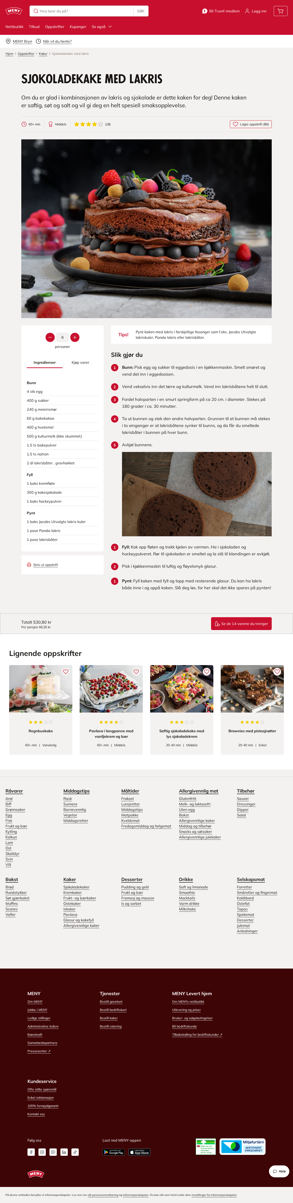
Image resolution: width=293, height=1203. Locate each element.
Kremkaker (72, 892)
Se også (99, 26)
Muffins (11, 903)
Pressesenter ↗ (39, 1051)
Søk (140, 11)
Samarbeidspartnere (42, 1043)
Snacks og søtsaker (195, 831)
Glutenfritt (187, 798)
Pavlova (70, 914)
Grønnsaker (15, 809)
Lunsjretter (130, 804)
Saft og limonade (193, 887)
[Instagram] (42, 1152)
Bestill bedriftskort (113, 1010)
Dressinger (246, 804)
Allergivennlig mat (198, 791)
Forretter (244, 887)
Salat (241, 815)
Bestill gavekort (111, 1001)
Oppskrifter (54, 26)
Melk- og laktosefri (195, 804)
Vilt (8, 864)
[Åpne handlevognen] (281, 11)
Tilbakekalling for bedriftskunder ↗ (197, 1034)
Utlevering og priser (186, 1010)
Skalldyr (12, 853)
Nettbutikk (14, 26)
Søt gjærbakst (17, 898)
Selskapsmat (251, 879)
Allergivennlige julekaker (200, 837)
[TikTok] (75, 1152)
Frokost (127, 798)
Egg (8, 815)
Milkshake (187, 909)
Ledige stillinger (38, 1018)
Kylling (11, 831)
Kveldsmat (130, 820)
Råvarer (14, 791)
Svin (9, 859)
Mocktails (187, 898)
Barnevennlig (74, 809)
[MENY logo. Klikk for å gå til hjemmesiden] (13, 11)
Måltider (130, 791)
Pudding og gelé (135, 887)
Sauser (243, 798)
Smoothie (187, 892)
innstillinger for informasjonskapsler (214, 1195)
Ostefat (243, 903)
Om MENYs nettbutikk (188, 1001)
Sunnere (70, 804)
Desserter (132, 879)
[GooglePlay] (114, 1152)
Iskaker (69, 909)
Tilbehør (246, 791)
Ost (8, 848)
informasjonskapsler (136, 1195)
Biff (8, 804)
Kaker (69, 879)
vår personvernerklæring (103, 1195)
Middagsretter (75, 820)
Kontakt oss (36, 1114)
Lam (9, 842)
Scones (11, 909)
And (9, 798)
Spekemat (245, 914)
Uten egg (187, 809)
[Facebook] (31, 1152)
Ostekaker (72, 903)
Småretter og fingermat (257, 892)
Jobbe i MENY (37, 1010)
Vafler (10, 914)
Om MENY (35, 1001)
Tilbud (34, 26)
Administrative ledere (43, 1026)
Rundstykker (16, 892)
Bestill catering (111, 1026)
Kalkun (11, 837)
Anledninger (247, 931)
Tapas (242, 909)
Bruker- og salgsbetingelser (192, 1018)
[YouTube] (53, 1152)
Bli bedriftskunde (184, 1026)
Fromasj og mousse (137, 898)
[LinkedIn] (64, 1152)
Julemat (243, 925)
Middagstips (76, 791)
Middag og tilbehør (195, 826)
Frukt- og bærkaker (79, 898)
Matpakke (129, 815)
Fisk (8, 820)
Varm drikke (189, 903)
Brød (9, 887)
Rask (67, 798)
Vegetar (70, 815)
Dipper (243, 809)
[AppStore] (139, 1152)
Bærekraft (34, 1034)
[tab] (44, 362)
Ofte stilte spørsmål (41, 1089)
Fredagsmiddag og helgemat (146, 826)
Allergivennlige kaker (197, 820)
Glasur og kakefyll (78, 920)
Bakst (184, 815)
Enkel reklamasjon (40, 1098)
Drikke (186, 879)
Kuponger (78, 26)
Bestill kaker (109, 1018)
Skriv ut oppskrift (45, 565)
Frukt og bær (16, 826)
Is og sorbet (131, 903)
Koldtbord (245, 898)
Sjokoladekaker (76, 887)
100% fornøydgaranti (42, 1106)
